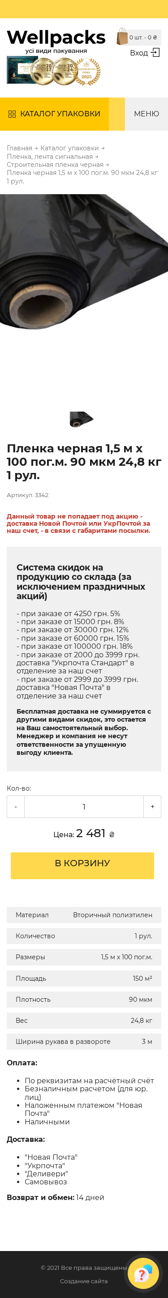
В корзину (82, 863)
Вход (139, 53)
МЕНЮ (146, 114)
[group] (84, 295)
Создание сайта (84, 1281)
